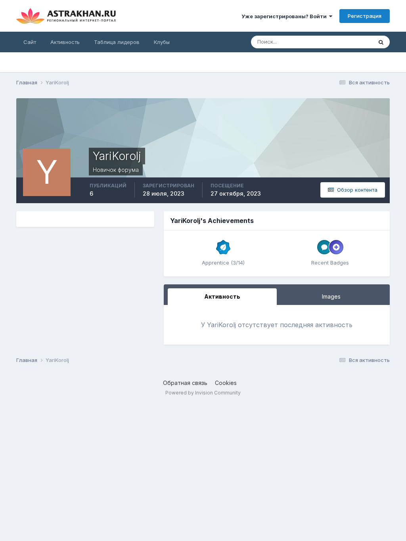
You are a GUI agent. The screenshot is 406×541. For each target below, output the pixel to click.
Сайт (29, 42)
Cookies (226, 382)
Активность (65, 42)
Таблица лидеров (117, 42)
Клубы (162, 42)
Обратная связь (185, 382)
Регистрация (364, 16)
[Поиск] (381, 42)
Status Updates (344, 42)
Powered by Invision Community (203, 393)
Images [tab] (331, 296)
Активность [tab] (222, 296)
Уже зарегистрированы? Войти (285, 16)
